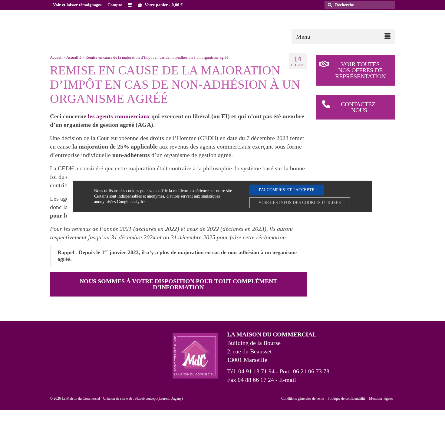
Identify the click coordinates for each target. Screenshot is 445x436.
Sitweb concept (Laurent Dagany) (159, 398)
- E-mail (285, 379)
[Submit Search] (329, 5)
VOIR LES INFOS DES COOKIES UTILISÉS (300, 202)
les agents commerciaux (119, 116)
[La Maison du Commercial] (104, 26)
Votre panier (163, 5)
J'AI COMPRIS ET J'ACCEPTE (287, 190)
